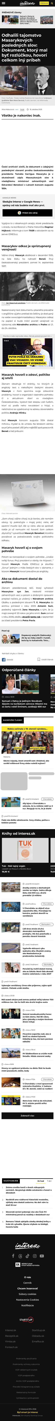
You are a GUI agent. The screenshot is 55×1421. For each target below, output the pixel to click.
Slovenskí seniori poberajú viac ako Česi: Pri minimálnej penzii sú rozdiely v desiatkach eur (28, 1213)
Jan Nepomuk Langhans (15, 303)
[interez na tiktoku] (27, 1254)
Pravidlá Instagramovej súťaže (26, 1387)
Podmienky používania (26, 1358)
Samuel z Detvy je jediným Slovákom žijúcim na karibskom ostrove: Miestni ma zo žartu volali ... (29, 19)
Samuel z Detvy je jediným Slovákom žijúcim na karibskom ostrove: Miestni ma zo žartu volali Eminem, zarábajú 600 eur (24, 704)
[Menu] (3, 3)
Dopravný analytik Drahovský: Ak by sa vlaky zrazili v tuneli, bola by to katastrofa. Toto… (36, 638)
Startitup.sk (38, 1330)
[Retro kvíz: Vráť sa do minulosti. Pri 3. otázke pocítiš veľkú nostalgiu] (11, 1100)
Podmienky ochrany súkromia (26, 1364)
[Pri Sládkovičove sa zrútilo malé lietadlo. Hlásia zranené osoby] (11, 1053)
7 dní (49, 1181)
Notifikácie (27, 1305)
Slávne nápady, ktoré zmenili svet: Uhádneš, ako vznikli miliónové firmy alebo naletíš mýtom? (26, 762)
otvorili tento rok (31, 617)
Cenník (27, 1282)
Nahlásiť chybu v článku (13, 653)
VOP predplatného (26, 1375)
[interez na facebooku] (13, 1254)
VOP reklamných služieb (26, 1370)
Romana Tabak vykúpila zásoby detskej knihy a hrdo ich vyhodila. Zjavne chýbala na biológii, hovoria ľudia (28, 1224)
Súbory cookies (27, 1294)
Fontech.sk (11, 1347)
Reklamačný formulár (26, 1392)
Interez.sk (10, 1330)
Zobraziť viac (27, 1115)
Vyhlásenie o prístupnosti (27, 1398)
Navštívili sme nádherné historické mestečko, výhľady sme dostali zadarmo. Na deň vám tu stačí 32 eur (27, 1202)
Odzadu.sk (38, 1336)
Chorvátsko (47, 799)
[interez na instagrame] (35, 1254)
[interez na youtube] (42, 1254)
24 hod (40, 1181)
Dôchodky (48, 964)
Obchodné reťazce (47, 924)
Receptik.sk (11, 1336)
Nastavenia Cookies (27, 1299)
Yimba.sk (10, 1341)
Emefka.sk (38, 1341)
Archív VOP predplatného (27, 1381)
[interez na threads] (20, 1254)
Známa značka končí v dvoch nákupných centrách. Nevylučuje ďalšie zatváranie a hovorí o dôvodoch (29, 1190)
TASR (22, 109)
